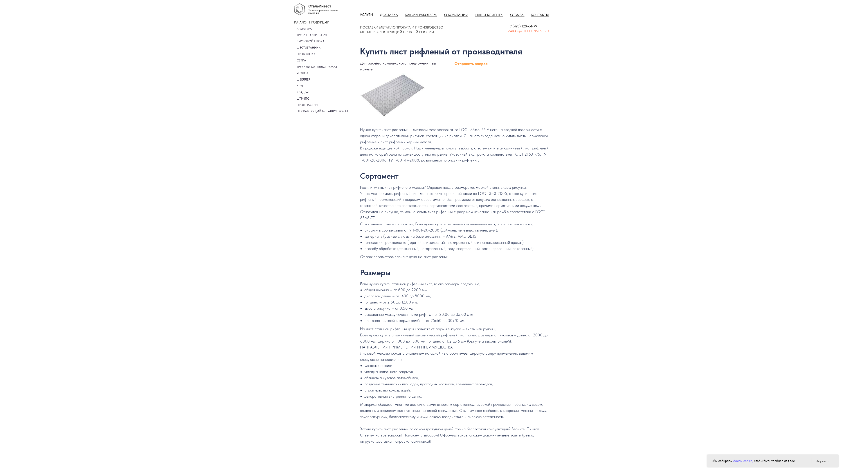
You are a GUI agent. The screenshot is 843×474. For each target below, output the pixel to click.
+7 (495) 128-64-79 (522, 26)
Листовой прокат (311, 41)
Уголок (302, 73)
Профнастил (307, 105)
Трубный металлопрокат (317, 66)
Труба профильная (312, 35)
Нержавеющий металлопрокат (322, 111)
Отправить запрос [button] (471, 63)
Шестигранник (309, 47)
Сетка (301, 60)
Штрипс (303, 98)
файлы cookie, (743, 461)
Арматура (304, 29)
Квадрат (303, 92)
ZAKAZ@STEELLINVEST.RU (528, 31)
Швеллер (303, 79)
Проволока (306, 54)
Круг (300, 86)
